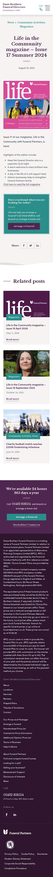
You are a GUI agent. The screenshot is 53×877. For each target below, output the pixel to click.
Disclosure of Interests (14, 776)
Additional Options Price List (17, 737)
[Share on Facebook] (24, 245)
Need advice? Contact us (26, 524)
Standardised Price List (14, 728)
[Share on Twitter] (31, 245)
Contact (7, 712)
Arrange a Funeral (24, 226)
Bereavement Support (14, 772)
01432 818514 (28, 215)
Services (7, 694)
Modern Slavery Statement (18, 858)
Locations (8, 689)
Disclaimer (42, 853)
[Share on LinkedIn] (37, 245)
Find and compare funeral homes (19, 758)
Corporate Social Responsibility (20, 863)
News (6, 781)
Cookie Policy (27, 853)
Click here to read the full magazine (21, 184)
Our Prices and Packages (15, 719)
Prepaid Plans (10, 703)
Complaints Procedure (15, 868)
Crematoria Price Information (17, 733)
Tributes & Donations (13, 707)
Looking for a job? (12, 763)
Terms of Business (12, 742)
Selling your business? (14, 767)
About (6, 685)
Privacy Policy (11, 853)
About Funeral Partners (14, 754)
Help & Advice (10, 746)
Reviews (7, 698)
